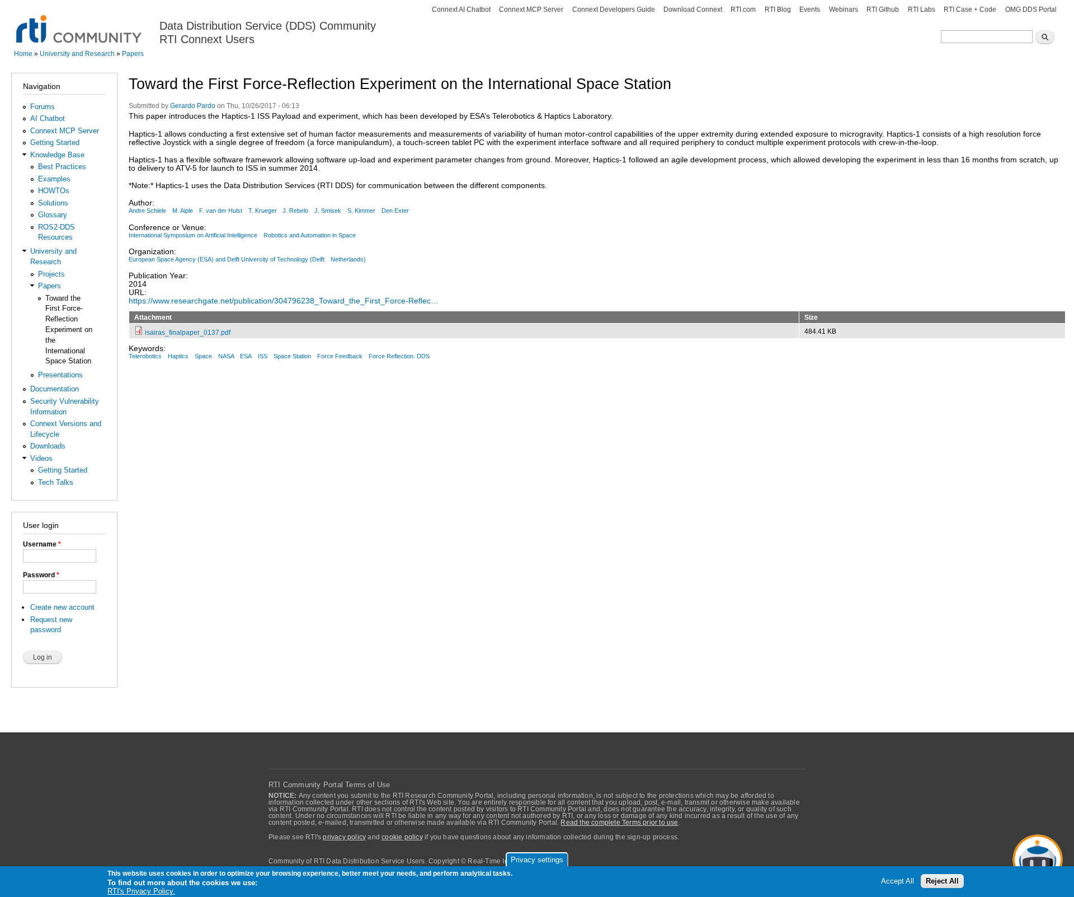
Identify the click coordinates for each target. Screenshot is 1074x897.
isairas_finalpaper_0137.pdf (187, 332)
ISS (262, 356)
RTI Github (882, 9)
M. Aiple (182, 210)
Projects (51, 274)
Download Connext (692, 9)
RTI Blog (778, 9)
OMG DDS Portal (1031, 9)
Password (41, 575)
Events (809, 9)
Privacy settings (537, 860)
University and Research (77, 54)
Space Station (292, 356)
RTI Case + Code (970, 9)
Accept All (897, 881)
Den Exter (395, 210)
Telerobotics (145, 356)
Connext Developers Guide (613, 9)
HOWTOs (53, 190)
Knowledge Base (57, 155)
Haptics (178, 356)
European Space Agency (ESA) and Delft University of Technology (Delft (226, 259)
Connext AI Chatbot (461, 9)
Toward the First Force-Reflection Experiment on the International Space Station (68, 330)
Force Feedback (339, 356)
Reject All (942, 881)
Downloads (47, 446)
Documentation (54, 389)
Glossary (52, 215)
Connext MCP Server (531, 9)
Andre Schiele (147, 210)
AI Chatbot (47, 118)
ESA (246, 356)
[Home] (79, 22)
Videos (41, 458)
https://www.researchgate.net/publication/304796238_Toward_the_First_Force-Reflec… (284, 301)
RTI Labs (921, 9)
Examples (54, 179)
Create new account (62, 607)
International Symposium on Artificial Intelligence (193, 235)
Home (23, 54)
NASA (226, 356)
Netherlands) (348, 259)
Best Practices (62, 166)
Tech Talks (55, 482)
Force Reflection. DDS (399, 356)
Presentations (60, 375)
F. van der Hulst (220, 210)
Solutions (53, 203)
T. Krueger (262, 210)
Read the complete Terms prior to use (619, 822)
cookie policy (402, 837)
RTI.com (743, 9)
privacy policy (344, 837)
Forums (42, 106)
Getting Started (54, 142)
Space (203, 356)
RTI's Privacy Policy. (141, 891)
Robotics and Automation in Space (309, 235)
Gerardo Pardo (192, 105)
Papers (133, 54)
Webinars (843, 9)
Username (42, 544)
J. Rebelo (295, 210)
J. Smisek (327, 210)
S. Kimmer (361, 210)
